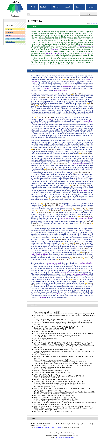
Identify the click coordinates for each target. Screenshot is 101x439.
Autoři (67, 7)
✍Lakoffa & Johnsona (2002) (50, 203)
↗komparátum (40, 123)
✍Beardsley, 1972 (85, 153)
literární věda (10, 42)
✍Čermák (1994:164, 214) (43, 117)
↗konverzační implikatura (80, 274)
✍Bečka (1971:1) (77, 94)
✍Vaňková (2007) (42, 210)
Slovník (56, 7)
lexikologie (9, 32)
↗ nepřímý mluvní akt (85, 263)
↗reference (60, 294)
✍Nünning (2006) (63, 259)
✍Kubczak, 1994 (84, 270)
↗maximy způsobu (66, 272)
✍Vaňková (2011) (55, 210)
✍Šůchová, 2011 (36, 223)
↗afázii (34, 85)
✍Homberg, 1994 (58, 239)
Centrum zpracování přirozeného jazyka (64, 437)
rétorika (9, 29)
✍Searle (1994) (78, 243)
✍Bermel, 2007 (85, 252)
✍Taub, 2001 (88, 222)
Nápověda (79, 7)
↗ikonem (68, 85)
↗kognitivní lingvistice (78, 163)
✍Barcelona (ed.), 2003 (51, 205)
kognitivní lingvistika (13, 38)
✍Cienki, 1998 (84, 223)
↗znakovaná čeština (85, 218)
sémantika (9, 35)
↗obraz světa (83, 191)
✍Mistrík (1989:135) (45, 97)
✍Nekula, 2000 (87, 248)
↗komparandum (86, 121)
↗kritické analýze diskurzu (39, 254)
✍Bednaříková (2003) (85, 216)
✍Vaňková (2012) (68, 210)
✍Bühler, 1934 (36, 149)
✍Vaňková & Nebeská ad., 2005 (47, 212)
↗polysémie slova (85, 53)
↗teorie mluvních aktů (53, 263)
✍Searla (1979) (75, 279)
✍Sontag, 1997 (87, 258)
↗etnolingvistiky (59, 207)
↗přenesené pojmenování (54, 53)
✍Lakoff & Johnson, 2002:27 (58, 198)
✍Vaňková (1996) (79, 209)
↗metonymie (67, 87)
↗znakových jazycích (67, 218)
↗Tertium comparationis (85, 46)
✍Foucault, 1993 (75, 258)
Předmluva (44, 7)
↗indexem (46, 88)
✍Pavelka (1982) (42, 105)
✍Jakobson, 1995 (50, 169)
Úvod (33, 7)
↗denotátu (48, 119)
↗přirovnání (54, 49)
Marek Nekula (94, 23)
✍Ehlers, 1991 (66, 243)
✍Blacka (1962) (52, 149)
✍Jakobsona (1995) (70, 79)
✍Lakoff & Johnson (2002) (79, 185)
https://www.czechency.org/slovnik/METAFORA (47, 427)
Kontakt (91, 7)
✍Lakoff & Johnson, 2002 (58, 163)
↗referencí (43, 297)
